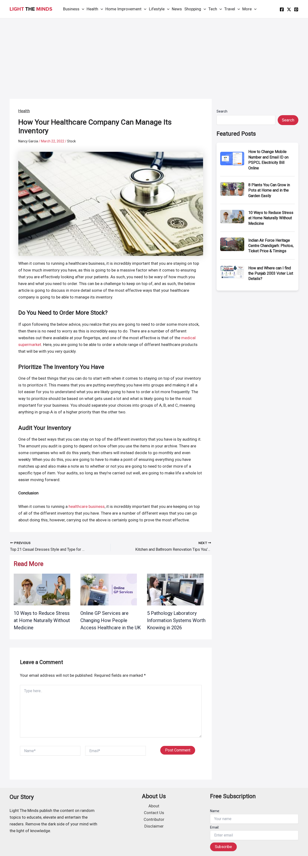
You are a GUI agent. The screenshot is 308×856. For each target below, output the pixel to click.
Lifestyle (157, 9)
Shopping (192, 9)
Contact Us (154, 812)
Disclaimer (154, 826)
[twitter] (289, 9)
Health (92, 9)
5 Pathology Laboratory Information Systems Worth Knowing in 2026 (176, 620)
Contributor (154, 819)
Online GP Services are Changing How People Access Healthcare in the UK (110, 620)
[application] (81, 9)
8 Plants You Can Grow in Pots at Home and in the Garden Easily (269, 190)
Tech (212, 9)
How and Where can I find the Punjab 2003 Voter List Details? (270, 273)
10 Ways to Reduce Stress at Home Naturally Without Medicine (42, 620)
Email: (214, 827)
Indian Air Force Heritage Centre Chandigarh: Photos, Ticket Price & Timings (271, 245)
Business (71, 9)
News (177, 9)
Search (222, 111)
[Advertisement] (154, 54)
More (247, 9)
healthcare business (87, 506)
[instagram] (296, 9)
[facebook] (282, 9)
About (153, 805)
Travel (229, 9)
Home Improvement (123, 9)
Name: (215, 811)
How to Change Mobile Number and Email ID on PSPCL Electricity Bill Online (268, 159)
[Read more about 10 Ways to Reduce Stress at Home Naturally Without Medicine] (42, 589)
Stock (71, 141)
